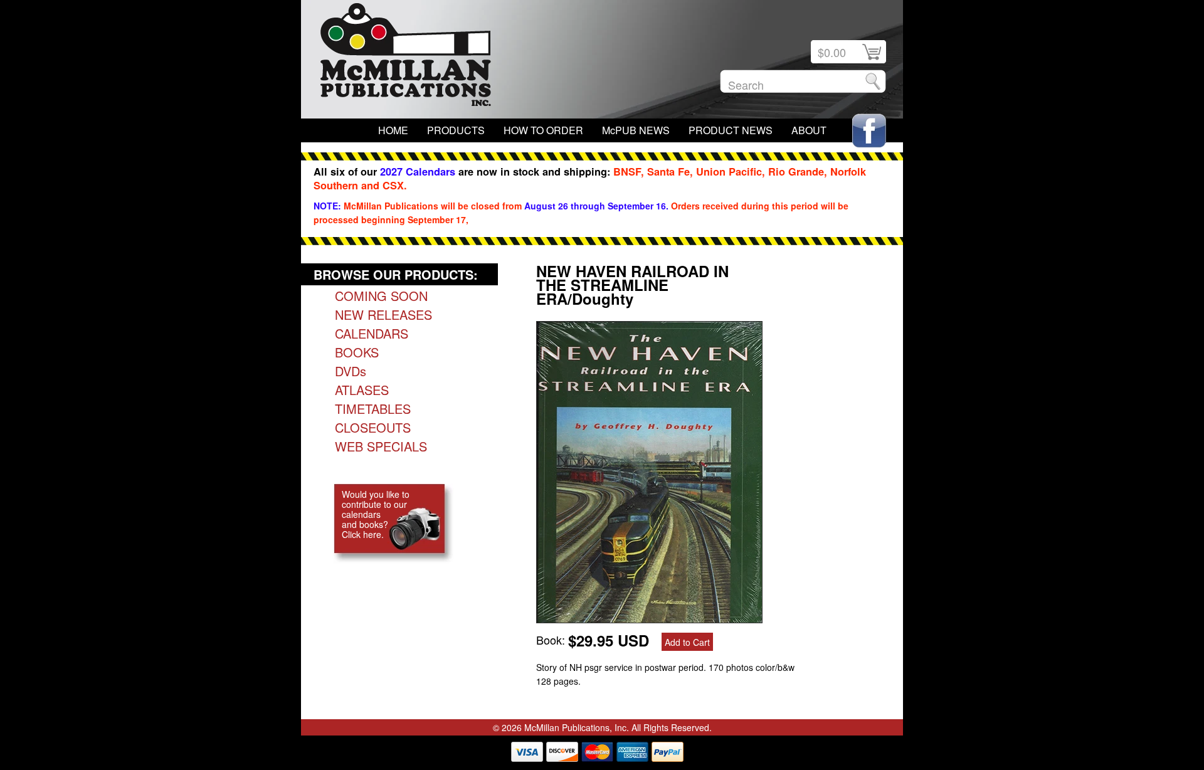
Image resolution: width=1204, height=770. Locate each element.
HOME (393, 130)
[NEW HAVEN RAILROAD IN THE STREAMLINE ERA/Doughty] (649, 618)
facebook (869, 130)
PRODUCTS (456, 130)
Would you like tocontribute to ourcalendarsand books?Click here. (375, 514)
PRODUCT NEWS (731, 130)
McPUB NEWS (636, 130)
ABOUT (808, 130)
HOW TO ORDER (543, 130)
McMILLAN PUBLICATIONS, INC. (405, 57)
